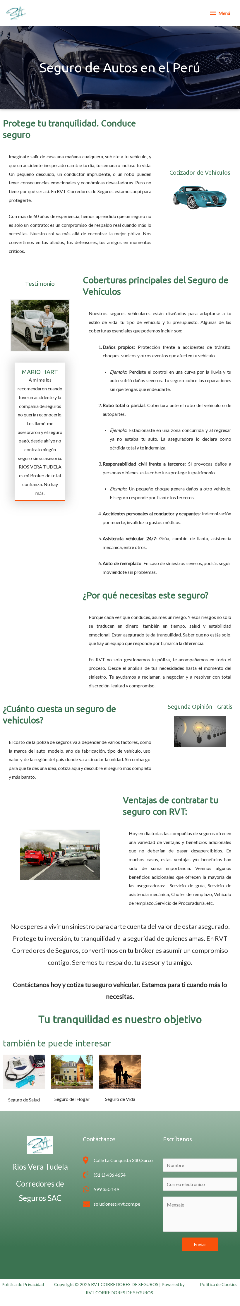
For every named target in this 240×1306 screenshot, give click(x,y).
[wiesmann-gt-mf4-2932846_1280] (200, 197)
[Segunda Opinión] (200, 731)
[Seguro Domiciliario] (72, 1071)
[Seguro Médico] (24, 1072)
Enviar (200, 1244)
